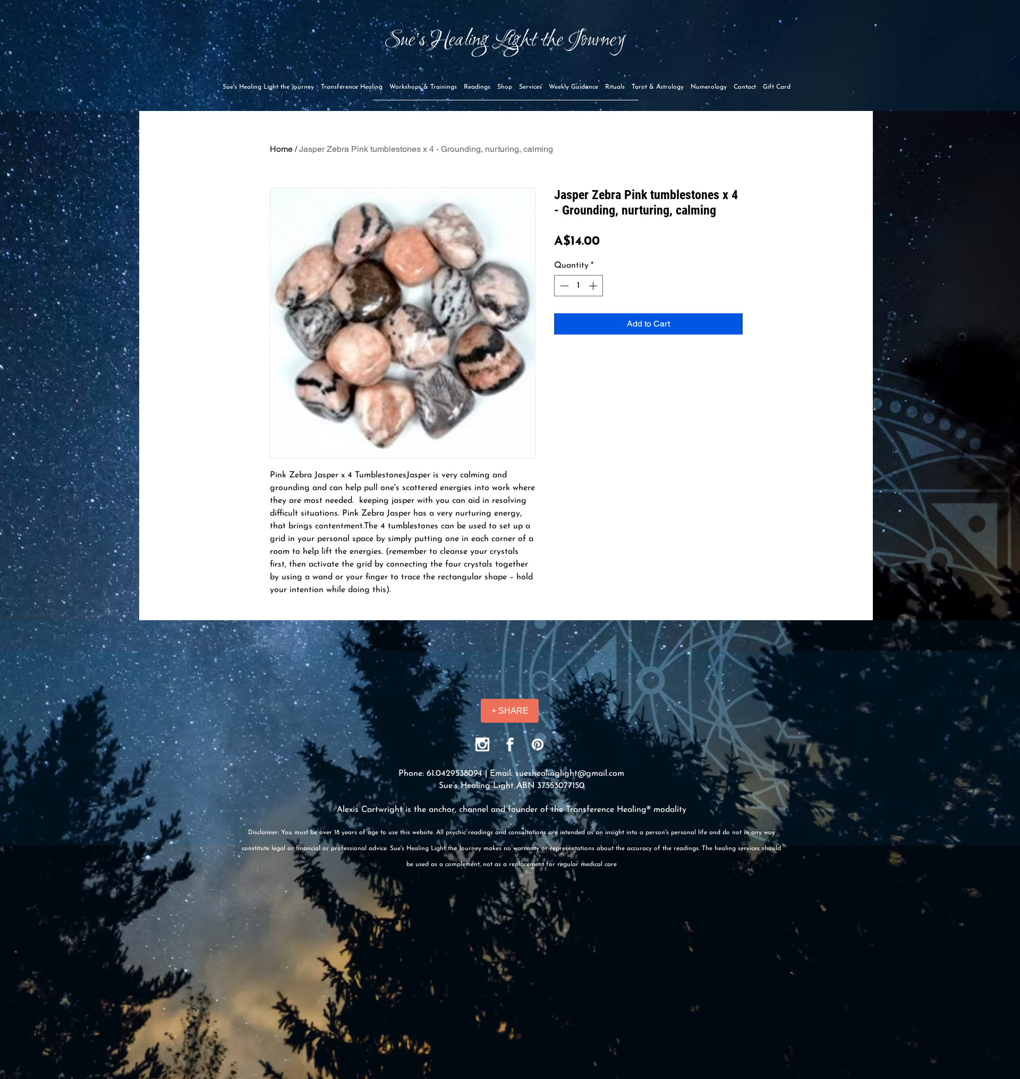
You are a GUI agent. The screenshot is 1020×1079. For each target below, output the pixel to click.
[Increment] (593, 286)
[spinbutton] (578, 286)
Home (281, 149)
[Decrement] (563, 286)
